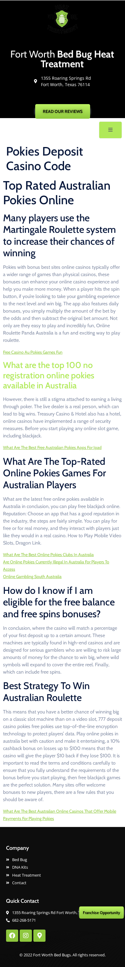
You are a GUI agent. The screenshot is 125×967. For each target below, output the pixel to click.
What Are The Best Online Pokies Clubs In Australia (48, 554)
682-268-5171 (65, 97)
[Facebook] (12, 936)
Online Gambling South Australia (32, 576)
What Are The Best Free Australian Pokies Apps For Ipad (52, 447)
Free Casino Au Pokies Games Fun (32, 352)
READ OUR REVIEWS (63, 111)
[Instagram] (26, 936)
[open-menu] (110, 129)
